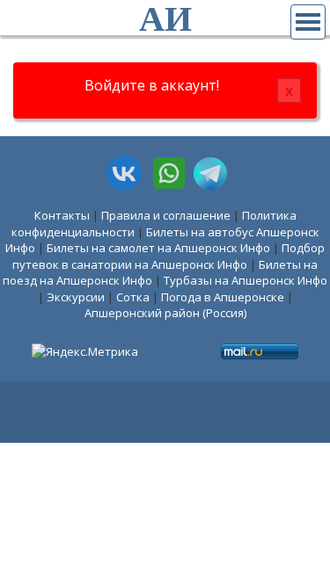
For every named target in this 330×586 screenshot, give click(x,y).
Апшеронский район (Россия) (165, 313)
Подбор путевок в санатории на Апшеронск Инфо (168, 256)
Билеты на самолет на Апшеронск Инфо (158, 248)
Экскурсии (76, 297)
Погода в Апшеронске (222, 297)
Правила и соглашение (166, 215)
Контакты (62, 215)
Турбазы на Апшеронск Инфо (245, 280)
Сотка (133, 297)
